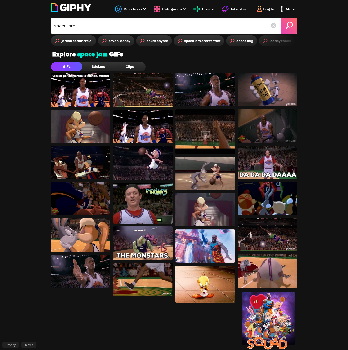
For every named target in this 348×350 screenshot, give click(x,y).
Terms (29, 345)
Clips (130, 66)
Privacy (11, 345)
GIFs (67, 66)
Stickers (98, 66)
